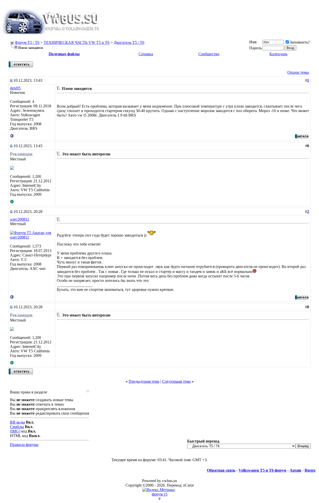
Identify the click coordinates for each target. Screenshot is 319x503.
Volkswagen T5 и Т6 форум (262, 470)
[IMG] (15, 431)
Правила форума (24, 444)
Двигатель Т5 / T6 (129, 42)
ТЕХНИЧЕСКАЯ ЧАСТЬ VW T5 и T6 (76, 42)
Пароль (255, 48)
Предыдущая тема (144, 381)
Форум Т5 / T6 (27, 42)
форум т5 (159, 494)
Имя (252, 42)
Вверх (310, 470)
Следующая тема (176, 381)
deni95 (15, 88)
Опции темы (298, 72)
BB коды (17, 422)
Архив (295, 470)
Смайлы (17, 427)
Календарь (278, 54)
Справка (146, 54)
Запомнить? (300, 42)
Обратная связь (221, 470)
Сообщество (208, 54)
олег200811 (19, 219)
